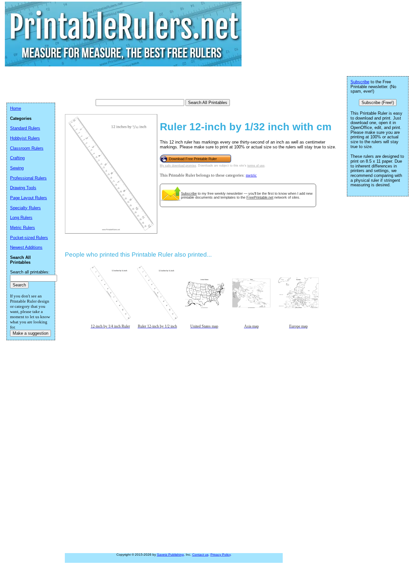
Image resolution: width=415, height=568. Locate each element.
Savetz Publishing (170, 554)
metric (251, 175)
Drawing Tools (23, 187)
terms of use (256, 165)
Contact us (200, 554)
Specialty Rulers (25, 207)
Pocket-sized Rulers (29, 237)
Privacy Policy (220, 554)
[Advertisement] (124, 82)
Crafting (17, 158)
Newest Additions (26, 247)
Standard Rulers (25, 128)
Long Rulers (21, 217)
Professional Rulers (28, 178)
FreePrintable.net (259, 197)
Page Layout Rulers (28, 197)
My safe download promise (178, 165)
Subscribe (189, 193)
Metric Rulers (22, 227)
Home (15, 108)
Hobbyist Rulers (25, 138)
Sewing (17, 168)
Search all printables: (30, 272)
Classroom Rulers (26, 148)
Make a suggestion (30, 333)
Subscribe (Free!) (378, 102)
